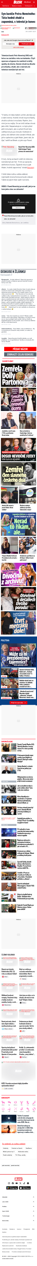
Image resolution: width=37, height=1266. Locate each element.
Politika (4, 676)
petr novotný (6, 1165)
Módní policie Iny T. (9, 1151)
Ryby (34, 1111)
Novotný (30, 167)
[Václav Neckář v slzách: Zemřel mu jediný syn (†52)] (8, 769)
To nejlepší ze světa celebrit (13, 1144)
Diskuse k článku (13, 271)
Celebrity (5, 1148)
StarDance (29, 1148)
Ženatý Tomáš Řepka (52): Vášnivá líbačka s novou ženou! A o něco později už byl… (25, 747)
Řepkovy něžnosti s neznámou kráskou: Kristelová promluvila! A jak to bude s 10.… (25, 843)
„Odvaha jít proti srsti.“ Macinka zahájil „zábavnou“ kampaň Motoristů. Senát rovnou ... (27, 694)
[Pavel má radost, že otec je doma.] (6, 28)
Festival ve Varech (17, 1148)
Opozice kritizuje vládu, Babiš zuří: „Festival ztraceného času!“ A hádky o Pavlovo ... (26, 672)
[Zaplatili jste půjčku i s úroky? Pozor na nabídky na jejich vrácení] (8, 821)
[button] (12, 1188)
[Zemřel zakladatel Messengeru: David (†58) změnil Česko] (8, 887)
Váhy (3, 1111)
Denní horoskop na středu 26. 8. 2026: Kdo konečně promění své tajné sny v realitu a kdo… (25, 1128)
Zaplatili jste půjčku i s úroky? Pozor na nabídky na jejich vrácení (25, 820)
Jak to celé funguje (18, 47)
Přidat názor (20, 349)
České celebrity (7, 1155)
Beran (3, 1104)
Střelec (15, 1111)
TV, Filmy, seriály (20, 1155)
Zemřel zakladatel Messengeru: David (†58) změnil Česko (25, 885)
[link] (9, 1183)
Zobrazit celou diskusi (20, 354)
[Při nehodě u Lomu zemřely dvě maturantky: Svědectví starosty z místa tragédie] (8, 832)
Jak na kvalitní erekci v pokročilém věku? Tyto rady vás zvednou (25, 787)
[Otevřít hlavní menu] (2, 2)
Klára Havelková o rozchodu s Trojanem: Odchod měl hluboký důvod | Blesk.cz (24, 799)
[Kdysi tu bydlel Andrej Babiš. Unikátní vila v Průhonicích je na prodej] (8, 897)
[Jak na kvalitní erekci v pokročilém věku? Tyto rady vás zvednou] (8, 789)
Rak (21, 1104)
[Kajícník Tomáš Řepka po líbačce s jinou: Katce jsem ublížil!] (8, 908)
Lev (28, 1104)
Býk (9, 1104)
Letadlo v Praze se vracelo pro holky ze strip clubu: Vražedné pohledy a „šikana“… (24, 875)
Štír (9, 1111)
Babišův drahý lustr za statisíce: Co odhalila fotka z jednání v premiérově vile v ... (26, 683)
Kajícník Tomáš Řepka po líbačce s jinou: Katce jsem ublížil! (25, 907)
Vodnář (27, 1111)
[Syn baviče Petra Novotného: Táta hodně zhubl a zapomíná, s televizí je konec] (8, 25)
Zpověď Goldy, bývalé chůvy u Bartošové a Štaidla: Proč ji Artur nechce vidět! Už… (24, 864)
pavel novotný (15, 1165)
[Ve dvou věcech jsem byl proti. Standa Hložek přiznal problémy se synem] (8, 811)
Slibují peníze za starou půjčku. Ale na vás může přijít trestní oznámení (25, 779)
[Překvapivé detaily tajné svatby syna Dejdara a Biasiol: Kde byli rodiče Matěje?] (8, 758)
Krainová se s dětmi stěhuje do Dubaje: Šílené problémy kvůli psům (25, 853)
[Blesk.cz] (18, 2)
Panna (33, 1104)
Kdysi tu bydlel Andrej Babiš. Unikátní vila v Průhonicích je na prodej (25, 896)
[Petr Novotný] (16, 27)
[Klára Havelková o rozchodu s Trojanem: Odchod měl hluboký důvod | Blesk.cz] (8, 799)
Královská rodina (23, 1151)
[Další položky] (34, 5)
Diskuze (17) (5, 35)
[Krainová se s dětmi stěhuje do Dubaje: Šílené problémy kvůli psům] (8, 854)
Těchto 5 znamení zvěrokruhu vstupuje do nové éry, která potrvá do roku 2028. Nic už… (25, 1118)
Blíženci (15, 1104)
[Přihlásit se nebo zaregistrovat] (34, 2)
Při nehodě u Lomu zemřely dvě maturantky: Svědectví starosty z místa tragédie (25, 832)
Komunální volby (6, 698)
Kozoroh (21, 1111)
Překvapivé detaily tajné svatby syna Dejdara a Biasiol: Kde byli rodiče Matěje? (25, 758)
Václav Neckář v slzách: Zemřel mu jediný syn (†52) (25, 768)
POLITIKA (5, 640)
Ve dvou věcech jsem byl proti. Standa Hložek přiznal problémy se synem (25, 810)
